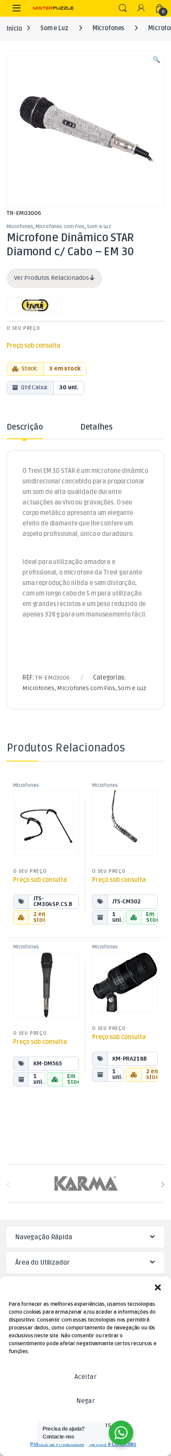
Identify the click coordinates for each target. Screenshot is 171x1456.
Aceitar (85, 1377)
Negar (85, 1401)
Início (14, 28)
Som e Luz (54, 28)
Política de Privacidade (57, 1444)
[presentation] (162, 1184)
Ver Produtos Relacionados (52, 278)
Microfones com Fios (60, 226)
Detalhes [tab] (96, 427)
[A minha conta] (141, 9)
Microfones (109, 28)
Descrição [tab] (25, 427)
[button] (157, 1287)
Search (123, 8)
